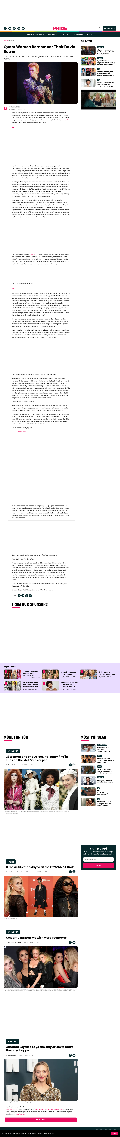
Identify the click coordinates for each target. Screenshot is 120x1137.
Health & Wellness (102, 745)
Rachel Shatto (12, 765)
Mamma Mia (39, 1109)
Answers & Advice (34, 34)
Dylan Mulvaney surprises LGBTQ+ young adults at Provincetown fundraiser (106, 63)
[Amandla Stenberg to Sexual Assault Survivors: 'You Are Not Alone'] (50, 685)
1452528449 (21, 431)
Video (89, 34)
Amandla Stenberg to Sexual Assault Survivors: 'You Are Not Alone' (69, 685)
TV (98, 69)
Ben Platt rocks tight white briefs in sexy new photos (105, 782)
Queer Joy (100, 58)
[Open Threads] (14, 28)
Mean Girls (58, 1109)
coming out (33, 254)
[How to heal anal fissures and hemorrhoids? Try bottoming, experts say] (88, 748)
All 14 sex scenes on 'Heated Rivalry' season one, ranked (105, 793)
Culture (51, 34)
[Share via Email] (22, 595)
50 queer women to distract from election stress (30, 673)
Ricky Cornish (12, 1055)
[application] (98, 99)
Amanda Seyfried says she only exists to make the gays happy (40, 1049)
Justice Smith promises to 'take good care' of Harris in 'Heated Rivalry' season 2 (105, 85)
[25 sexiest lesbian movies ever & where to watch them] (88, 759)
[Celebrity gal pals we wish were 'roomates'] (41, 967)
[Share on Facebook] (19, 595)
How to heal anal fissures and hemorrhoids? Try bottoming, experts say (105, 750)
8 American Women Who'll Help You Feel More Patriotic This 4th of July (30, 685)
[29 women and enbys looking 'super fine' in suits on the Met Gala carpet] (41, 789)
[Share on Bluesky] (30, 595)
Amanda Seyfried (11, 1109)
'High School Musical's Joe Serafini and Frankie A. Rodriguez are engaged (106, 53)
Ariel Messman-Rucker (14, 872)
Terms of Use (49, 1133)
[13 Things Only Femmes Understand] (88, 674)
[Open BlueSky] (9, 28)
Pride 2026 (78, 34)
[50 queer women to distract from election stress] (12, 674)
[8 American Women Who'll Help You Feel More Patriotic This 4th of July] (12, 685)
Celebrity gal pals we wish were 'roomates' (36, 938)
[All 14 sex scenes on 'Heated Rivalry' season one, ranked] (88, 791)
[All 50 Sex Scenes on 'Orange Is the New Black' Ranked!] (88, 802)
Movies (99, 755)
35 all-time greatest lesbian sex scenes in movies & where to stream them (104, 772)
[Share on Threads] (26, 595)
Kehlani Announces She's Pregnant (68, 673)
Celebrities (100, 47)
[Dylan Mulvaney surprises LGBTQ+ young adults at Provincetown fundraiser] (88, 61)
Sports (11, 861)
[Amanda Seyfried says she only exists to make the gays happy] (41, 1080)
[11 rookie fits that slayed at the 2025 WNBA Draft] (41, 896)
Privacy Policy (37, 1133)
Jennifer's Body (50, 1109)
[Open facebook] (5, 28)
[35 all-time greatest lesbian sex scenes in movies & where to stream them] (88, 769)
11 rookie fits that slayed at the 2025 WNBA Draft (40, 867)
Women (12, 40)
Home (6, 40)
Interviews (13, 1041)
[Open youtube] (23, 28)
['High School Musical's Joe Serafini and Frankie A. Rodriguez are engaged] (88, 50)
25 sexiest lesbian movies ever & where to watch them (105, 760)
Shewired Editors (16, 107)
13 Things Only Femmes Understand (107, 673)
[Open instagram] (18, 28)
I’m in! (98, 865)
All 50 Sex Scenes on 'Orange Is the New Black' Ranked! (104, 804)
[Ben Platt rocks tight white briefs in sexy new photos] (88, 780)
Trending (64, 34)
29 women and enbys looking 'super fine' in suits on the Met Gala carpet (37, 758)
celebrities (66, 120)
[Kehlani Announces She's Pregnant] (50, 674)
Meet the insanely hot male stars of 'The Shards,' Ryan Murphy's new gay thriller (105, 74)
